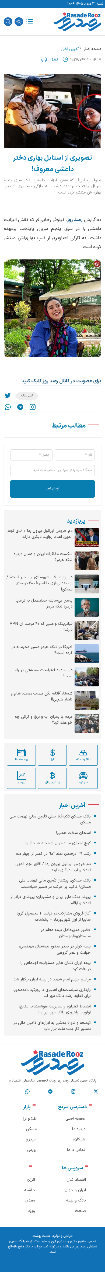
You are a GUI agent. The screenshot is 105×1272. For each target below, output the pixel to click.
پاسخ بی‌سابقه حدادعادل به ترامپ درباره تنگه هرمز (44, 604)
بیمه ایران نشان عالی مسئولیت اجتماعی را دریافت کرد (55, 966)
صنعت (80, 1211)
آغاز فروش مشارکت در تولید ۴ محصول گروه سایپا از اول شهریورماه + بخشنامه (54, 916)
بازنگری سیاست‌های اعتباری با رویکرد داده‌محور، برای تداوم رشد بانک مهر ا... (52, 993)
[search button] (8, 21)
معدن (30, 1200)
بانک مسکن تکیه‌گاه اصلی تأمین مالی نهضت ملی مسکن (50, 819)
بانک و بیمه (76, 1200)
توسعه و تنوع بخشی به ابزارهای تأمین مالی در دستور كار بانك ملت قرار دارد (52, 1026)
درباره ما (78, 1129)
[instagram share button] (33, 407)
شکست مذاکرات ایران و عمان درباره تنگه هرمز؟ (43, 557)
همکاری (79, 1139)
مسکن (31, 1129)
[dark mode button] (19, 21)
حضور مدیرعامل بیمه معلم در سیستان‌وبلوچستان (66, 933)
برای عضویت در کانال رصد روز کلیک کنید (61, 381)
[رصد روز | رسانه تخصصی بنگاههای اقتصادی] (77, 21)
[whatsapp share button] (8, 407)
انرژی (31, 1180)
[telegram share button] (20, 407)
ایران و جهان (75, 1190)
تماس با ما (76, 1150)
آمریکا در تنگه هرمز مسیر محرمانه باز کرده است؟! (41, 650)
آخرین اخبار (70, 49)
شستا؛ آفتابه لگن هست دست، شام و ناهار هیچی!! (41, 697)
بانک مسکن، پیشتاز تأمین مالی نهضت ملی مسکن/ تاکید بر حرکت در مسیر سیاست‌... (55, 883)
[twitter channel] (96, 1091)
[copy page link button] (55, 59)
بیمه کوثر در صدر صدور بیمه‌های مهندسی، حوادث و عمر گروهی (55, 949)
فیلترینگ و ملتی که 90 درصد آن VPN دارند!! (41, 627)
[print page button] (44, 59)
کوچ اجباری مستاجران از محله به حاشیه (58, 843)
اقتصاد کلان (76, 1180)
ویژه (31, 1211)
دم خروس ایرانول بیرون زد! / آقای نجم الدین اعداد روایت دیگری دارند (40, 534)
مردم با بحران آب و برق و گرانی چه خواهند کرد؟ (43, 720)
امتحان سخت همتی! (73, 833)
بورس (32, 1150)
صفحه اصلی (91, 49)
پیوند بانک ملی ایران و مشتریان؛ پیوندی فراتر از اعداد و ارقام (50, 900)
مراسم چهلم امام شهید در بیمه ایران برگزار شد (52, 979)
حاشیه (29, 1190)
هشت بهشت (41, 1236)
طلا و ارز (30, 1119)
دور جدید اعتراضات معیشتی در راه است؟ (43, 673)
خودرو (31, 1139)
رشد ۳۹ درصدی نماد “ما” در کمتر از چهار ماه (53, 854)
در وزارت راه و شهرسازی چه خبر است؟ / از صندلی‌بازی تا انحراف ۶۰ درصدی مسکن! (39, 584)
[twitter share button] (8, 396)
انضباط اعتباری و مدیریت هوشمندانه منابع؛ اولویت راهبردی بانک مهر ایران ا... (55, 1009)
